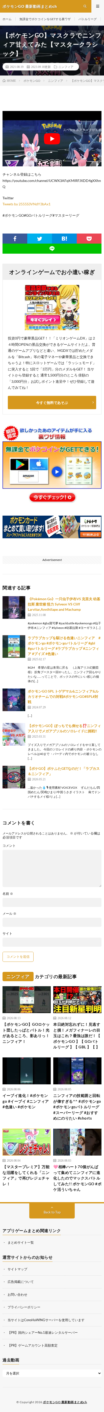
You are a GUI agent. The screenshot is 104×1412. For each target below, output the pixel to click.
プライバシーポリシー (24, 1307)
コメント (9, 845)
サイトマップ (17, 1269)
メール (9, 913)
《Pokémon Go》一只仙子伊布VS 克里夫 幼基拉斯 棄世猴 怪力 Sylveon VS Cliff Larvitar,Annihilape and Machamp (64, 604)
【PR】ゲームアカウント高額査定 (33, 1345)
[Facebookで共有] (15, 239)
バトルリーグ (88, 19)
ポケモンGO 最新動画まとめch (65, 1402)
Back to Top (52, 1212)
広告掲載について (21, 1282)
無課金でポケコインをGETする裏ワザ (45, 19)
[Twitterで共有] (39, 239)
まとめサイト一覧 (21, 1242)
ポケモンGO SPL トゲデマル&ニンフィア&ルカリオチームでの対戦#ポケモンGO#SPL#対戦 (63, 696)
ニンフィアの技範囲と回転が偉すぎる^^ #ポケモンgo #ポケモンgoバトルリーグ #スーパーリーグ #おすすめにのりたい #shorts (77, 1106)
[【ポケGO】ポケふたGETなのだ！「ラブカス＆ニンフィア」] (14, 777)
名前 (8, 893)
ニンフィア (65, 66)
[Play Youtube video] (52, 138)
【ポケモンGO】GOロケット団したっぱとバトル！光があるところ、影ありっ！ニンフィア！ (26, 1033)
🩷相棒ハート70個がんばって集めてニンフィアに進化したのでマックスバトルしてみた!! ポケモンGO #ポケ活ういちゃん (77, 1178)
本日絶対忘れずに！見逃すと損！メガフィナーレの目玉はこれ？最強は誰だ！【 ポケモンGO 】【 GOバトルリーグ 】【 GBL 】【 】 (76, 1035)
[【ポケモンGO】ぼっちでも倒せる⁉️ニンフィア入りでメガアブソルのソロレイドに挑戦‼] (14, 734)
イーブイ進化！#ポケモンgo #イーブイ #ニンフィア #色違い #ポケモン (26, 1101)
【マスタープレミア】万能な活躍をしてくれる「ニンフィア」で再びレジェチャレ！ (26, 1175)
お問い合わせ (17, 1294)
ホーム (7, 19)
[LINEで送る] (52, 249)
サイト (7, 933)
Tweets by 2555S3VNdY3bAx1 (26, 204)
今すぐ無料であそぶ (52, 402)
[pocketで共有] (89, 239)
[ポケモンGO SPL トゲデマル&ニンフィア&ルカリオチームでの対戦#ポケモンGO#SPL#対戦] (14, 700)
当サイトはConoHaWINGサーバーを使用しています (46, 1320)
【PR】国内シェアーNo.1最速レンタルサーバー (43, 1332)
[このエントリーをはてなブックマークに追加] (64, 239)
